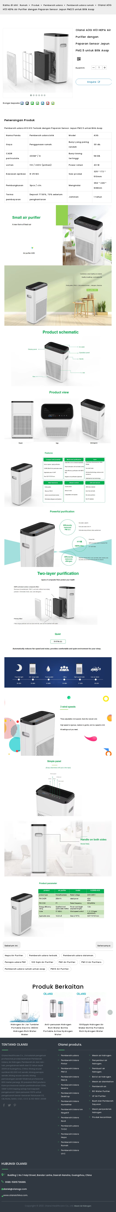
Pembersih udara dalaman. (78, 955)
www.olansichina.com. (15, 1195)
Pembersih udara (70, 1055)
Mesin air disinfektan (103, 1081)
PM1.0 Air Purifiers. (91, 962)
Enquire (91, 82)
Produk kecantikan (101, 1117)
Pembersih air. (99, 1086)
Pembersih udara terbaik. (43, 955)
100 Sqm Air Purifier (42, 962)
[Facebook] (4, 1105)
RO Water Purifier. (101, 1091)
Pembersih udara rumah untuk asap (25, 968)
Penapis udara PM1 (15, 962)
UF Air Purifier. (99, 1096)
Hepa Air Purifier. (14, 955)
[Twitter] (9, 1105)
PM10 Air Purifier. (60, 968)
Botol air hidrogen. (101, 1076)
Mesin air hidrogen (101, 1055)
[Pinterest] (14, 1105)
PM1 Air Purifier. (67, 962)
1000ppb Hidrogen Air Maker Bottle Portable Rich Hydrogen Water (91, 1028)
